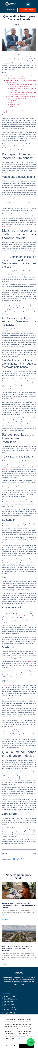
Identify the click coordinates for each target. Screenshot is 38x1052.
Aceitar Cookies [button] (26, 1046)
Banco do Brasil (14, 104)
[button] (28, 4)
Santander (13, 100)
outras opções (6, 226)
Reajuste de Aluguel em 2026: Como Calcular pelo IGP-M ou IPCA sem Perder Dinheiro (19, 905)
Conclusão (9, 113)
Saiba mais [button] (19, 1038)
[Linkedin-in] (11, 1013)
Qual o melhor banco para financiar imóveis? (20, 111)
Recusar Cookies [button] (11, 1046)
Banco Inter (7, 685)
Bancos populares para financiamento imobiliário (21, 96)
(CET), (27, 294)
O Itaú (10, 585)
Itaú (11, 102)
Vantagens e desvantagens (18, 78)
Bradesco (13, 106)
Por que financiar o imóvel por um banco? (19, 76)
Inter (11, 109)
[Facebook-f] (3, 1013)
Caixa (5, 461)
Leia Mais (5, 919)
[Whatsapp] (15, 1013)
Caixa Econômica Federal (18, 98)
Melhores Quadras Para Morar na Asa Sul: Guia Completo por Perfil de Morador (17, 948)
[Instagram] (7, 1013)
